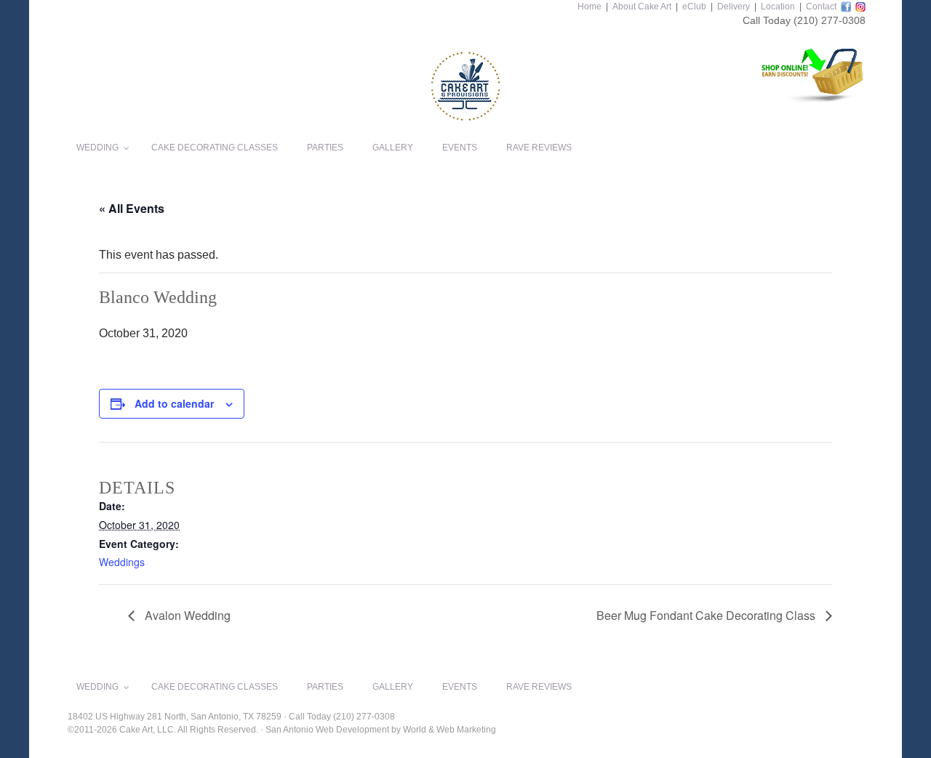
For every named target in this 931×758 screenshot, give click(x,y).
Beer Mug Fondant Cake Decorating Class (707, 615)
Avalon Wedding (186, 615)
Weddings (122, 562)
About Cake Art (641, 6)
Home (590, 6)
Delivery (733, 6)
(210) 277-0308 (830, 20)
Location (778, 6)
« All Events (131, 208)
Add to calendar (174, 403)
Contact (821, 6)
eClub (694, 6)
